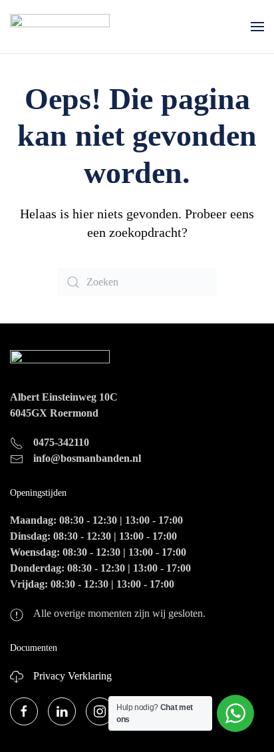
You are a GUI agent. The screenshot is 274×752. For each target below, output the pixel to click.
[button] (257, 26)
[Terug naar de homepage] (60, 26)
